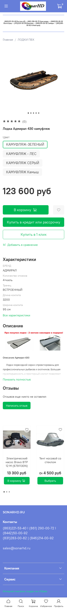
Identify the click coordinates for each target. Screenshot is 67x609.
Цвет (6, 137)
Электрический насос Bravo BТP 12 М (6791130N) (17, 462)
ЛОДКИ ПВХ (26, 39)
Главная (8, 39)
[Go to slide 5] (38, 113)
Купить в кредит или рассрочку (33, 222)
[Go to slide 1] (28, 113)
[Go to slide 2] (30, 113)
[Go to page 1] (4, 491)
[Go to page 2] (6, 491)
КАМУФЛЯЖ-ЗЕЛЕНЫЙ (25, 144)
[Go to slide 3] (33, 113)
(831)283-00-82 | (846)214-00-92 (28, 538)
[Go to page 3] (9, 491)
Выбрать (50, 481)
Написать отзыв (16, 405)
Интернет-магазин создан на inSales (25, 591)
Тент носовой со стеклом (50, 460)
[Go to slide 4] (36, 113)
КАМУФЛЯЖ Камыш (22, 172)
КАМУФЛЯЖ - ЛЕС (21, 153)
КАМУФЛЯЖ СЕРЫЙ (22, 163)
